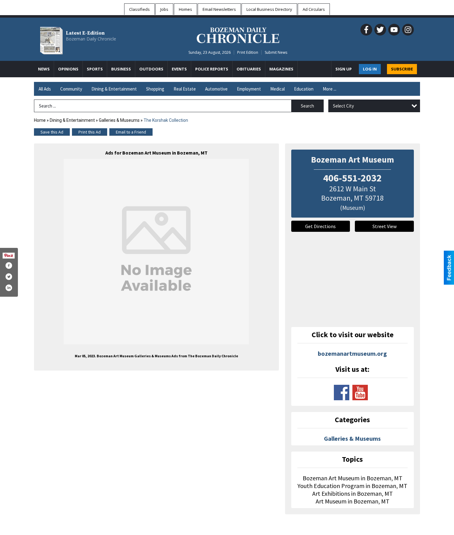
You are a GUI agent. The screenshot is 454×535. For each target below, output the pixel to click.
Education (303, 89)
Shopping (155, 89)
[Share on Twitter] (9, 276)
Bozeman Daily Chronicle (91, 39)
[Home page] (237, 34)
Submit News (276, 52)
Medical (277, 89)
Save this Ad (51, 132)
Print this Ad (89, 132)
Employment (249, 89)
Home (40, 120)
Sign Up (343, 69)
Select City (343, 106)
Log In (370, 69)
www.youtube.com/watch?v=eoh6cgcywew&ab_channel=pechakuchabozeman (360, 392)
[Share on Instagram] (9, 287)
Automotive (216, 89)
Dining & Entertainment (114, 89)
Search (307, 106)
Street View (384, 226)
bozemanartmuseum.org (352, 353)
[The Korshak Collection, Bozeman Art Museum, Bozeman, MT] (156, 251)
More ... (329, 89)
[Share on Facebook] (9, 265)
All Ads (45, 89)
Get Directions (320, 226)
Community (71, 89)
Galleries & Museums (119, 120)
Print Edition (247, 52)
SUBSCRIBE (402, 69)
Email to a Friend (131, 132)
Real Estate (185, 89)
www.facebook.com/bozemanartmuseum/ (341, 392)
